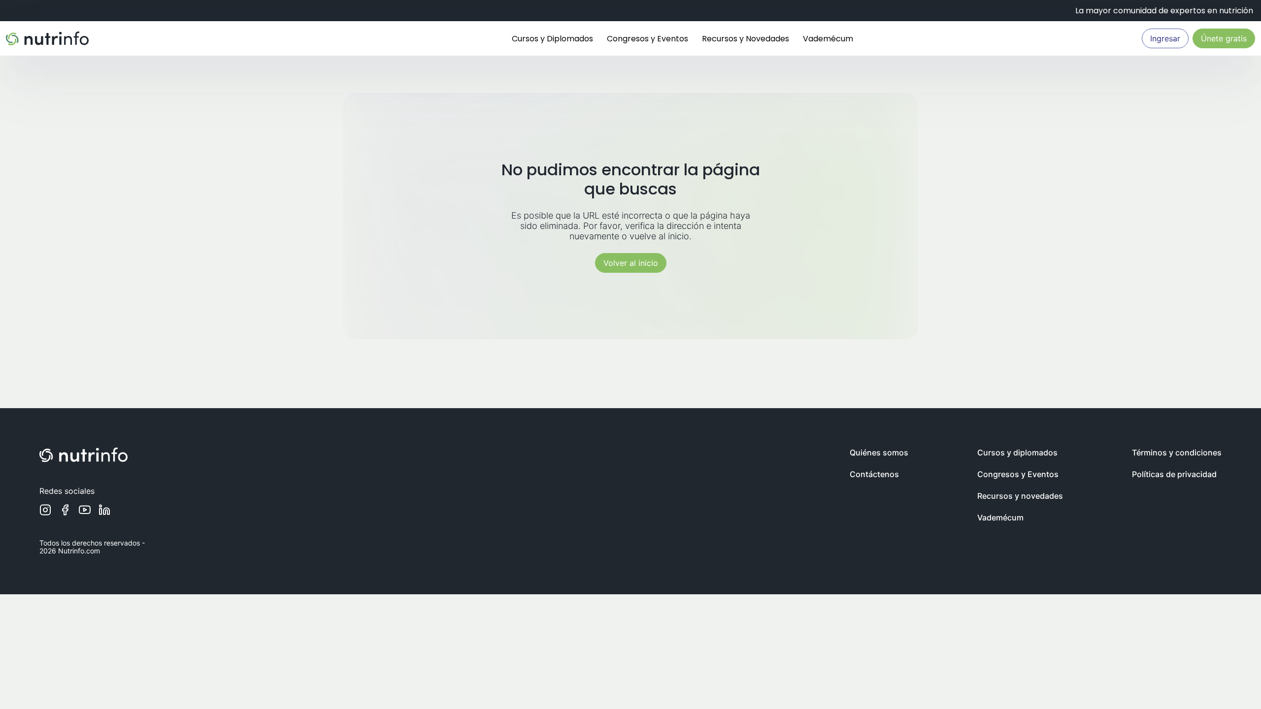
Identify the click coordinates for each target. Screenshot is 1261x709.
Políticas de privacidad (1174, 474)
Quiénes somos (879, 452)
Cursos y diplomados (1017, 452)
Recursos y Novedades (745, 38)
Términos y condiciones (1177, 452)
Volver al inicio (630, 263)
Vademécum (828, 38)
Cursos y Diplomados (552, 38)
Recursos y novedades (1020, 496)
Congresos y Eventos (647, 38)
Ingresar (1165, 38)
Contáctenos (874, 474)
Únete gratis (1224, 38)
